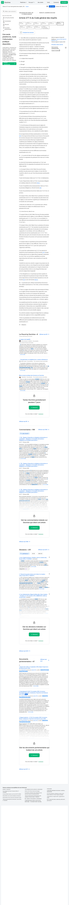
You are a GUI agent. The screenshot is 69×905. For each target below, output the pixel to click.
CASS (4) (40, 553)
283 (40, 187)
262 (24, 279)
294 (20, 136)
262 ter (36, 279)
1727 (44, 252)
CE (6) (33, 553)
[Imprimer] (47, 6)
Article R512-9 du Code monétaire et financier (12, 795)
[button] (40, 2)
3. (33, 491)
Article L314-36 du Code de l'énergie (32, 791)
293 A (38, 183)
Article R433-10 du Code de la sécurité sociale (12, 797)
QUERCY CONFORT (7, 789)
